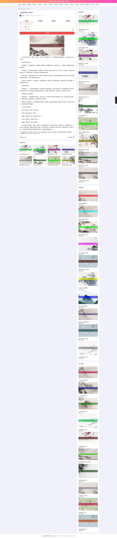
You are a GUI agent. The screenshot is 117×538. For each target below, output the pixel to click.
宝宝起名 (40, 4)
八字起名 (71, 4)
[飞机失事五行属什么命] (88, 348)
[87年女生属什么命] (88, 106)
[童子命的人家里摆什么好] (88, 314)
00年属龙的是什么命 (82, 429)
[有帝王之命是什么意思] (88, 158)
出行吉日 (82, 4)
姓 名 (22, 24)
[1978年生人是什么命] (88, 404)
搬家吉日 (34, 4)
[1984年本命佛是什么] (88, 196)
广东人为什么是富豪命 (83, 287)
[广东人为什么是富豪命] (88, 279)
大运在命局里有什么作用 (83, 180)
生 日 (22, 29)
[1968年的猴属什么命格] (88, 39)
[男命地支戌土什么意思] (88, 56)
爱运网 (74, 535)
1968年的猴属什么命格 (83, 47)
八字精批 (55, 4)
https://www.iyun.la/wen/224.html (33, 133)
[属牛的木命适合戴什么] (88, 297)
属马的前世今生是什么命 (83, 97)
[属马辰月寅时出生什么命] (88, 22)
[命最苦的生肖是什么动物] (88, 73)
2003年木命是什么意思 (83, 252)
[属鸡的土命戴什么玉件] (88, 227)
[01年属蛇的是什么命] (88, 439)
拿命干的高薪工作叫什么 (83, 219)
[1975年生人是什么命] (88, 388)
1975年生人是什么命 (82, 395)
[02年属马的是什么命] (88, 488)
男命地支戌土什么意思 (83, 63)
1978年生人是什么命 (82, 411)
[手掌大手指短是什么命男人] (88, 124)
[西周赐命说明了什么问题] (88, 262)
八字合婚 (50, 4)
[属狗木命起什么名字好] (88, 331)
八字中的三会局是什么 (83, 380)
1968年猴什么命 (71, 137)
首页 (20, 4)
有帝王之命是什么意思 (83, 165)
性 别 (22, 26)
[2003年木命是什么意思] (88, 244)
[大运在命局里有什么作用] (88, 173)
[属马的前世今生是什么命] (88, 90)
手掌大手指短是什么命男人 (84, 132)
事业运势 (61, 4)
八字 (26, 8)
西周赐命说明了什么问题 (83, 269)
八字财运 (45, 4)
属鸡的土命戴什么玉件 (83, 234)
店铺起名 (87, 4)
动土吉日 (98, 4)
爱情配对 (24, 4)
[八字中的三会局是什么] (88, 372)
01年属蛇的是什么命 (82, 446)
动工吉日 (92, 4)
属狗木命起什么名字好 (83, 338)
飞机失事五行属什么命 (83, 357)
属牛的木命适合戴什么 (83, 306)
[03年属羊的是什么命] (88, 521)
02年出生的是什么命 (82, 480)
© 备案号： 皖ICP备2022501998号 (64, 535)
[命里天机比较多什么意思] (88, 141)
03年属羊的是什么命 (82, 529)
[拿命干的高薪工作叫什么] (88, 212)
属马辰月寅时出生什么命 (83, 29)
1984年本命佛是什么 (82, 203)
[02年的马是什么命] (88, 505)
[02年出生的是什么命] (88, 471)
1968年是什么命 (22, 137)
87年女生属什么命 (82, 115)
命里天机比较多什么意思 (83, 149)
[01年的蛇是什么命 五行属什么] (88, 455)
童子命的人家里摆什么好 (83, 322)
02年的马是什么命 (82, 512)
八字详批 (66, 4)
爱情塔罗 (29, 4)
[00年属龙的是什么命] (88, 421)
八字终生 (77, 4)
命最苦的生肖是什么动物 (83, 81)
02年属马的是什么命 (82, 495)
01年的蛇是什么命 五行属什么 (84, 462)
